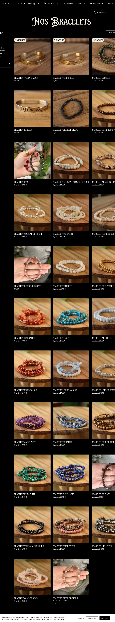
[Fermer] (112, 618)
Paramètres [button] (80, 618)
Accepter (104, 618)
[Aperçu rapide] (32, 108)
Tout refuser (92, 618)
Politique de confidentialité (55, 619)
